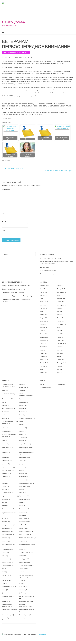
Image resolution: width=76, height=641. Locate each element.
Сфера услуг (22, 568)
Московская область (7, 480)
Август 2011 (43, 366)
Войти (42, 384)
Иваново (4, 444)
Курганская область (7, 467)
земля (3, 440)
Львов (20, 470)
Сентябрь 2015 (61, 292)
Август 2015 (43, 295)
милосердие (22, 476)
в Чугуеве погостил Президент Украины (23, 296)
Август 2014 (43, 308)
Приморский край (24, 521)
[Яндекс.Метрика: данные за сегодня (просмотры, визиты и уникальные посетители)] (7, 634)
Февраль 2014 (44, 318)
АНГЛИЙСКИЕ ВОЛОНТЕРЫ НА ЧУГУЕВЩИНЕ (59, 171)
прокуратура (22, 528)
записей (61, 384)
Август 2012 (43, 347)
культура (21, 464)
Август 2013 (43, 327)
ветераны (26, 53)
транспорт (22, 586)
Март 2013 (60, 334)
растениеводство (24, 534)
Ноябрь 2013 (60, 321)
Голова (21, 415)
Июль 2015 (60, 295)
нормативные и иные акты (9, 496)
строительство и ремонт (26, 565)
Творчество (5, 580)
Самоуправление (7, 549)
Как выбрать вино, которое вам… (10, 155)
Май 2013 (60, 330)
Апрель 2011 (43, 372)
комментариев (45, 387)
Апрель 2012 (43, 353)
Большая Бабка (23, 402)
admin (11, 53)
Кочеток (21, 460)
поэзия (4, 518)
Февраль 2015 (61, 298)
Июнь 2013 (43, 330)
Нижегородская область (25, 483)
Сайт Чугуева (13, 22)
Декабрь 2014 (44, 301)
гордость (4, 418)
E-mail (4, 222)
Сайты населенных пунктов (27, 544)
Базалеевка (22, 390)
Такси (3, 572)
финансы (4, 593)
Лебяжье (21, 467)
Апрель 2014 (43, 314)
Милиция (4, 476)
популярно (22, 515)
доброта (4, 428)
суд (3, 568)
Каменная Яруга (6, 447)
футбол (21, 593)
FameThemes (42, 634)
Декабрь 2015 (61, 289)
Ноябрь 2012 (60, 340)
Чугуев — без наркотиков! (26, 601)
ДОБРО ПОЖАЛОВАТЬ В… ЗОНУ (50, 258)
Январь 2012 (60, 356)
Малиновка (5, 473)
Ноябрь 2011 (60, 359)
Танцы (20, 572)
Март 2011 (60, 372)
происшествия (6, 528)
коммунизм (5, 457)
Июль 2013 (60, 327)
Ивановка (21, 440)
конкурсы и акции (24, 457)
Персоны (21, 505)
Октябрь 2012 (44, 343)
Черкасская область (7, 596)
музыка (4, 483)
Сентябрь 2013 (61, 324)
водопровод (22, 408)
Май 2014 (60, 311)
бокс (3, 402)
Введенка (4, 405)
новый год (22, 492)
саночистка (22, 549)
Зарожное (22, 434)
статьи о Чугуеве (6, 565)
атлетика (4, 390)
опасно (4, 502)
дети (20, 424)
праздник (4, 521)
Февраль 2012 (44, 356)
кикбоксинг (5, 452)
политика (21, 512)
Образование (23, 496)
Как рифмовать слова (27, 139)
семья (3, 555)
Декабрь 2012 (44, 340)
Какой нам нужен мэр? (19, 289)
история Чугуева (23, 444)
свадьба (4, 552)
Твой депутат (5, 575)
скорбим (21, 555)
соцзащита (5, 559)
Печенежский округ (7, 509)
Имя (3, 213)
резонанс (4, 537)
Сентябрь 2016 (44, 285)
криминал (4, 464)
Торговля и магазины (8, 586)
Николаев (4, 486)
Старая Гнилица (6, 562)
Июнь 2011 (43, 369)
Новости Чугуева (6, 492)
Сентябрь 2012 (61, 343)
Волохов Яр (22, 412)
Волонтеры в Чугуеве (17, 292)
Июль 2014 (60, 308)
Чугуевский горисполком (9, 609)
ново (20, 489)
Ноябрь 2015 (44, 292)
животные (22, 431)
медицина (22, 473)
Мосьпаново (22, 480)
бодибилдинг (22, 399)
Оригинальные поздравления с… (45, 138)
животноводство (6, 431)
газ (3, 415)
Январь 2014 (60, 318)
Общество (5, 499)
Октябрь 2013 (44, 324)
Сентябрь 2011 (61, 363)
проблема (21, 525)
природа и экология (7, 525)
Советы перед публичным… (10, 138)
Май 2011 (60, 369)
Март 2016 (43, 289)
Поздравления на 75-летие (48, 270)
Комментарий (6, 189)
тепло (3, 583)
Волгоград (5, 412)
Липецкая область (7, 470)
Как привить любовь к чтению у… (62, 138)
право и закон (23, 518)
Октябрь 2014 (44, 305)
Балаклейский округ (7, 394)
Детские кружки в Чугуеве (48, 274)
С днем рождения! (7, 544)
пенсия (4, 505)
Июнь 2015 (43, 298)
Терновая (21, 583)
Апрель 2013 (43, 334)
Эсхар (20, 618)
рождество (5, 541)
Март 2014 (60, 314)
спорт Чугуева (23, 559)
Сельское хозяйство (24, 552)
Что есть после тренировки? (27, 155)
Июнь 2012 (43, 350)
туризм (4, 590)
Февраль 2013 (44, 337)
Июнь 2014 (43, 311)
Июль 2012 (60, 347)
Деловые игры (44, 267)
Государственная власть (26, 418)
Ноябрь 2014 (60, 301)
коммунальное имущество (26, 452)
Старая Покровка (24, 562)
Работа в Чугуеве (7, 534)
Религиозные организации (26, 537)
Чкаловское (5, 601)
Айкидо (21, 384)
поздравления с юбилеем (9, 512)
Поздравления (23, 509)
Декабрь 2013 (44, 321)
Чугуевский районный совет (10, 618)
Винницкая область (7, 408)
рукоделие (22, 541)
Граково (21, 421)
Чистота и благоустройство (26, 596)
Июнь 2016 (60, 285)
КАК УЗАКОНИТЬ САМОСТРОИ (12, 169)
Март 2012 (60, 353)
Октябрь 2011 (44, 363)
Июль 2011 (60, 366)
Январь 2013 (60, 337)
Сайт (3, 230)
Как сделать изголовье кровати (21, 286)
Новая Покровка (23, 486)
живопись (21, 428)
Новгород (4, 489)
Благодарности (6, 399)
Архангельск (22, 387)
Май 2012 (60, 350)
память (21, 502)
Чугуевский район (24, 615)
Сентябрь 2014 (61, 305)
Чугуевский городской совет (26, 609)
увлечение (22, 590)
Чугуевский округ (6, 615)
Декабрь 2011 (44, 359)
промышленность (7, 531)
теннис (21, 580)
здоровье (21, 437)
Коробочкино (5, 460)
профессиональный (24, 531)
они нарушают (23, 499)
